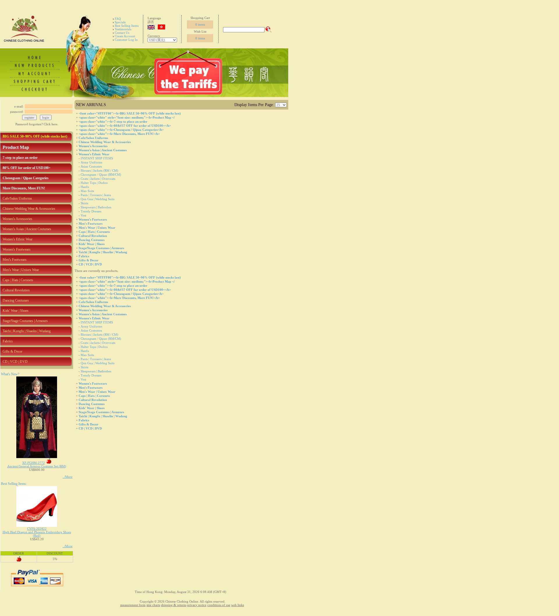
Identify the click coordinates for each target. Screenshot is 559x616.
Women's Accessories (17, 219)
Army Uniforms (91, 162)
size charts (153, 605)
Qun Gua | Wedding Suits (97, 199)
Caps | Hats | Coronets (18, 280)
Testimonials (123, 29)
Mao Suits (87, 191)
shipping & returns (173, 605)
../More (67, 476)
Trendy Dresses (91, 211)
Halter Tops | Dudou (94, 182)
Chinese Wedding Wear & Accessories (29, 209)
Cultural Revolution (16, 290)
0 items (200, 24)
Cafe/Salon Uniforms (17, 198)
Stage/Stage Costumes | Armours (25, 321)
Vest (83, 215)
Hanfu (85, 187)
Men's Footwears (14, 260)
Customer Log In (126, 39)
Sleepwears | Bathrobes (96, 207)
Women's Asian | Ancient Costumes (27, 229)
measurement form (133, 605)
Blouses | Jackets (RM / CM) (99, 170)
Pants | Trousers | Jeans (96, 195)
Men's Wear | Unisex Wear (21, 270)
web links (237, 605)
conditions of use (218, 605)
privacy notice (196, 605)
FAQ (118, 18)
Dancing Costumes (16, 300)
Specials (120, 22)
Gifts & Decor (12, 351)
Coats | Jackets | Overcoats (98, 178)
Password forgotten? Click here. (36, 124)
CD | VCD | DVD (15, 362)
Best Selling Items (127, 25)
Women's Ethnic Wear (18, 239)
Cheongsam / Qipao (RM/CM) (101, 174)
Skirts (84, 203)
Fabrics (8, 341)
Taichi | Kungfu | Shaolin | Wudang (27, 331)
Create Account (125, 36)
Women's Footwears (17, 249)
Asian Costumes (91, 166)
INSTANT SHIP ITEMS (97, 158)
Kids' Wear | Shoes (16, 311)
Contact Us (122, 32)
